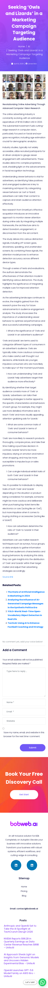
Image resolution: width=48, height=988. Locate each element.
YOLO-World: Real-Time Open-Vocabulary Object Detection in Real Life (25, 615)
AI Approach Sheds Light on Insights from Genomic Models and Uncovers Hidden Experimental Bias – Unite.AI (21, 959)
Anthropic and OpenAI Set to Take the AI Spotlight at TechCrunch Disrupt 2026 (20, 928)
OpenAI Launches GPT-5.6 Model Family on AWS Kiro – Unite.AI (19, 973)
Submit (32, 747)
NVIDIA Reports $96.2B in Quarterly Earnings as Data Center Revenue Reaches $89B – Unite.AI (21, 943)
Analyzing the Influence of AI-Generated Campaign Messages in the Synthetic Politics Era (25, 603)
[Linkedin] (16, 865)
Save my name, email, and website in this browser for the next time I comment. (24, 734)
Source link (8, 576)
